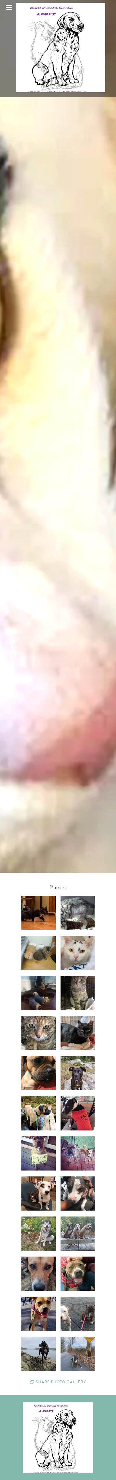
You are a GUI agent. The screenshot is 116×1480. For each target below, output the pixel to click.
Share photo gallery (60, 1382)
